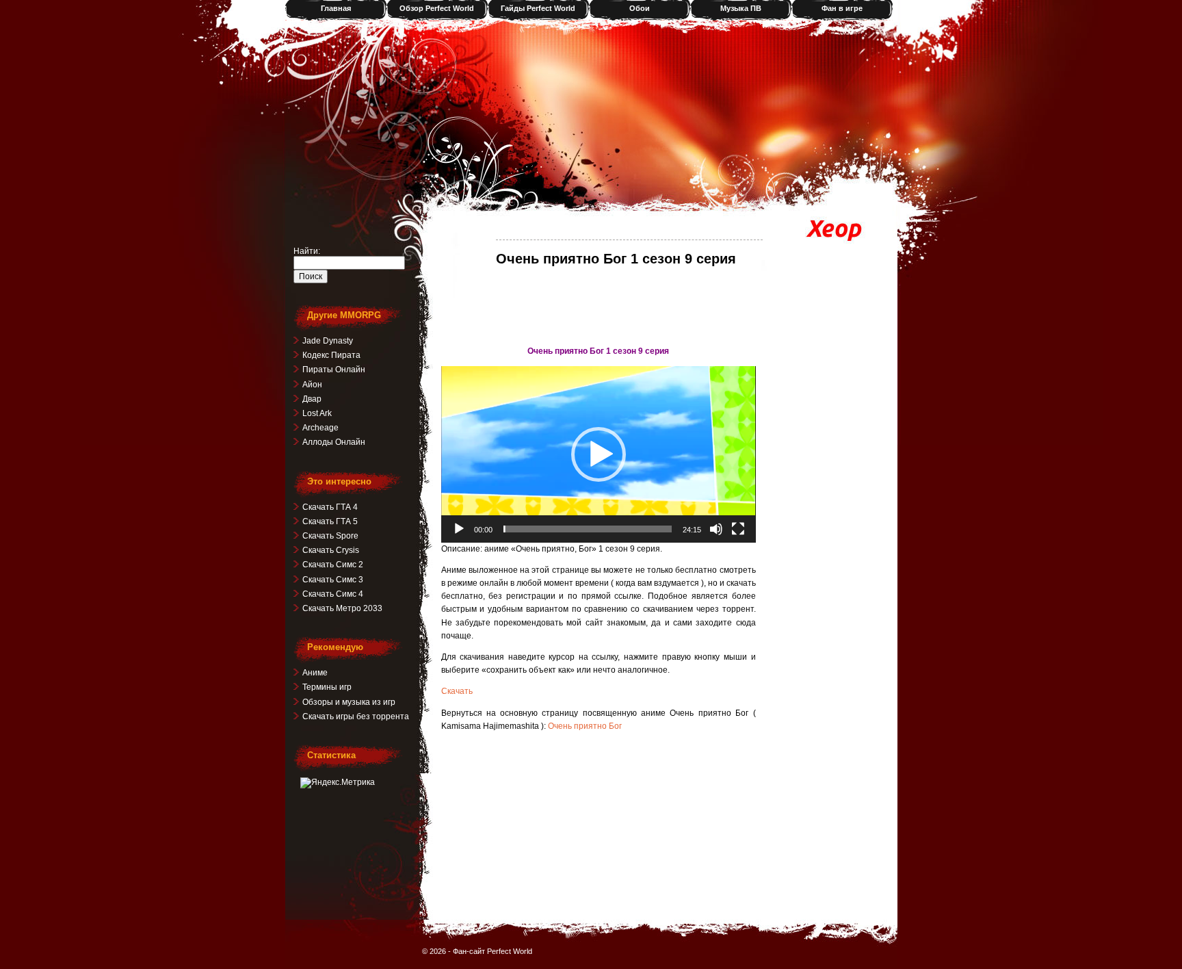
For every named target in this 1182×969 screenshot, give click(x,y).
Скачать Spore (330, 536)
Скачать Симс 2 (332, 564)
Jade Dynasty (327, 341)
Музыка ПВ (740, 8)
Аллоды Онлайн (333, 442)
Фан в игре (842, 8)
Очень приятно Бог (585, 726)
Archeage (320, 427)
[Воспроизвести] (459, 529)
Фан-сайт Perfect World (492, 951)
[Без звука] (716, 529)
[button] (598, 454)
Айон (312, 384)
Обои (639, 8)
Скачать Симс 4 (332, 594)
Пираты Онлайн (333, 369)
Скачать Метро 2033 (342, 608)
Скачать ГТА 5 (330, 521)
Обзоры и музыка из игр (348, 702)
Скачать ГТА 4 (330, 507)
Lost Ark (317, 413)
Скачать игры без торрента (355, 716)
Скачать (457, 691)
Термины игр (327, 687)
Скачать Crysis (330, 550)
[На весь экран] (738, 529)
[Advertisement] (598, 305)
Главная (336, 8)
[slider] (587, 529)
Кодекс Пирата (331, 355)
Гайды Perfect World (538, 8)
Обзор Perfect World (436, 8)
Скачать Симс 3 (332, 579)
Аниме (315, 672)
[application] (598, 454)
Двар (311, 399)
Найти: (306, 251)
